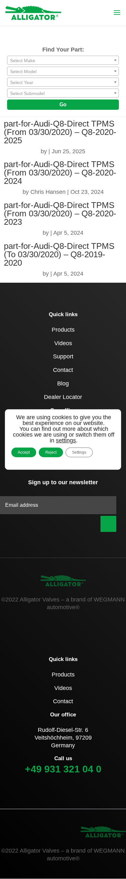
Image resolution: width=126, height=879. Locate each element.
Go (63, 104)
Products (63, 329)
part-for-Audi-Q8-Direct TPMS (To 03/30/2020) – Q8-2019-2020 (59, 254)
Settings (79, 452)
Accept (24, 452)
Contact (63, 370)
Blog (63, 383)
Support (63, 356)
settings (66, 440)
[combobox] (63, 60)
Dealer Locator (63, 397)
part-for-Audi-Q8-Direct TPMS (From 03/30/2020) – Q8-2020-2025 (60, 132)
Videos (63, 343)
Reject (51, 452)
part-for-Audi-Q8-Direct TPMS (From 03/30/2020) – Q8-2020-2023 (60, 213)
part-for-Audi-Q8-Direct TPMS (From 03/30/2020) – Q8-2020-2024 (60, 172)
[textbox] (63, 60)
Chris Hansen (48, 192)
